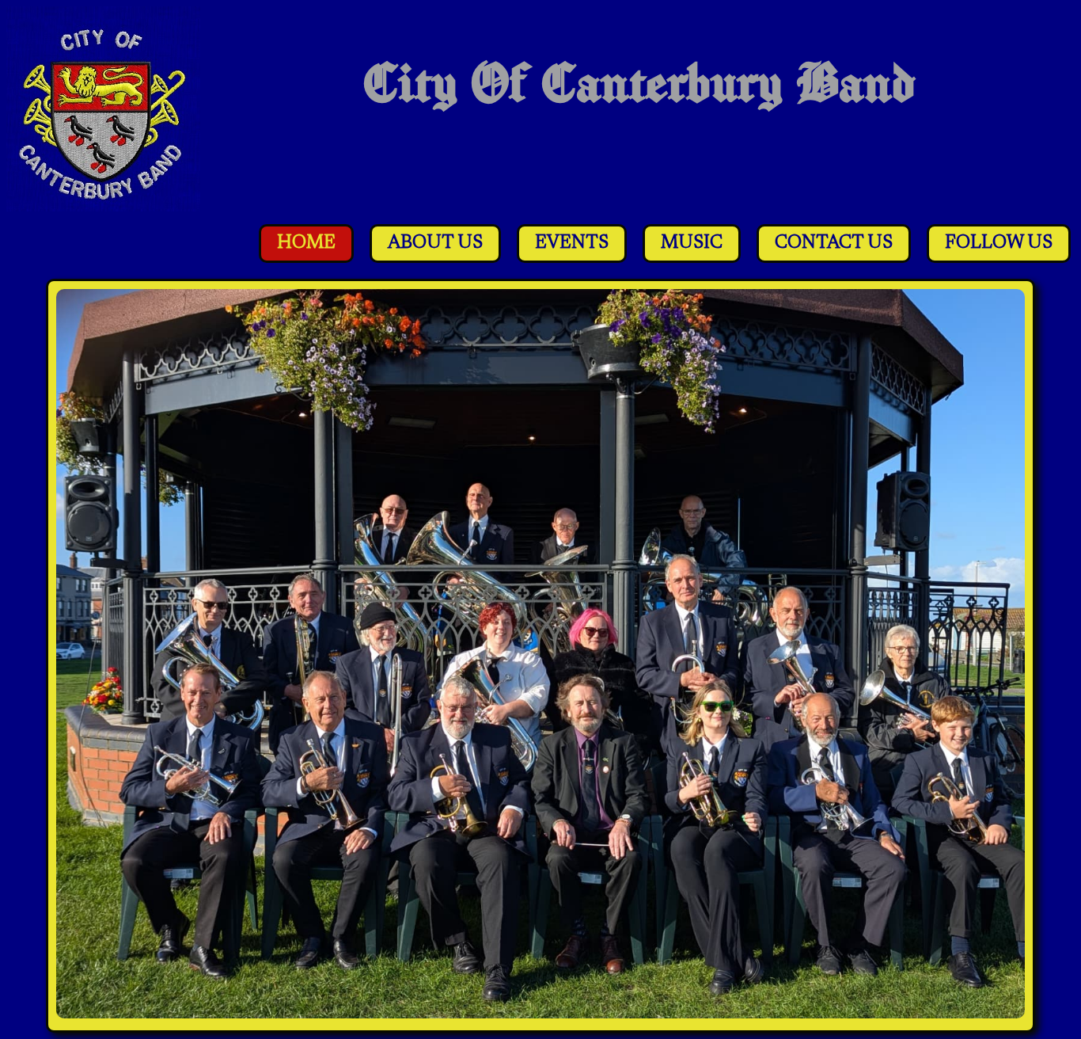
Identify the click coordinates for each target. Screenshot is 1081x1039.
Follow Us (999, 243)
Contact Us (834, 243)
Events (572, 243)
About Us (435, 243)
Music (692, 243)
